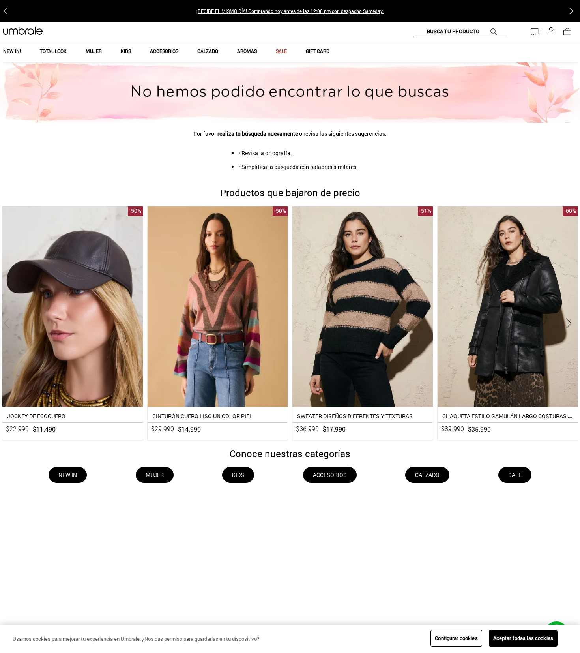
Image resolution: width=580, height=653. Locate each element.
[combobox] (460, 31)
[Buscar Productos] (495, 31)
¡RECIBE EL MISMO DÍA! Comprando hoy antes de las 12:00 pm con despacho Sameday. (290, 11)
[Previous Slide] (7, 11)
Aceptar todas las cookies (523, 638)
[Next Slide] (572, 11)
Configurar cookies (456, 638)
